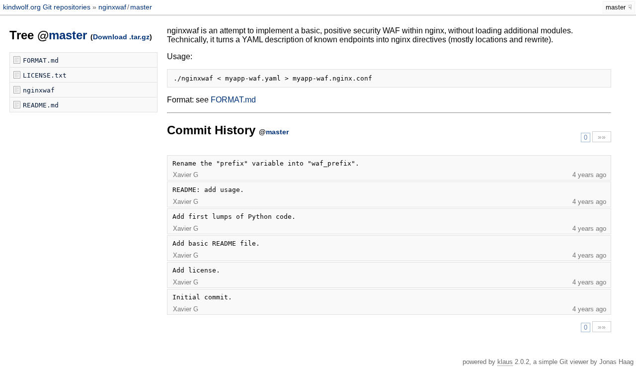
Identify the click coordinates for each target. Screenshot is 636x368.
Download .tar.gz (121, 37)
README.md (41, 105)
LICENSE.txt (45, 75)
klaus (505, 362)
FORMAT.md (41, 60)
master (141, 7)
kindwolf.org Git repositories (47, 7)
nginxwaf (112, 7)
